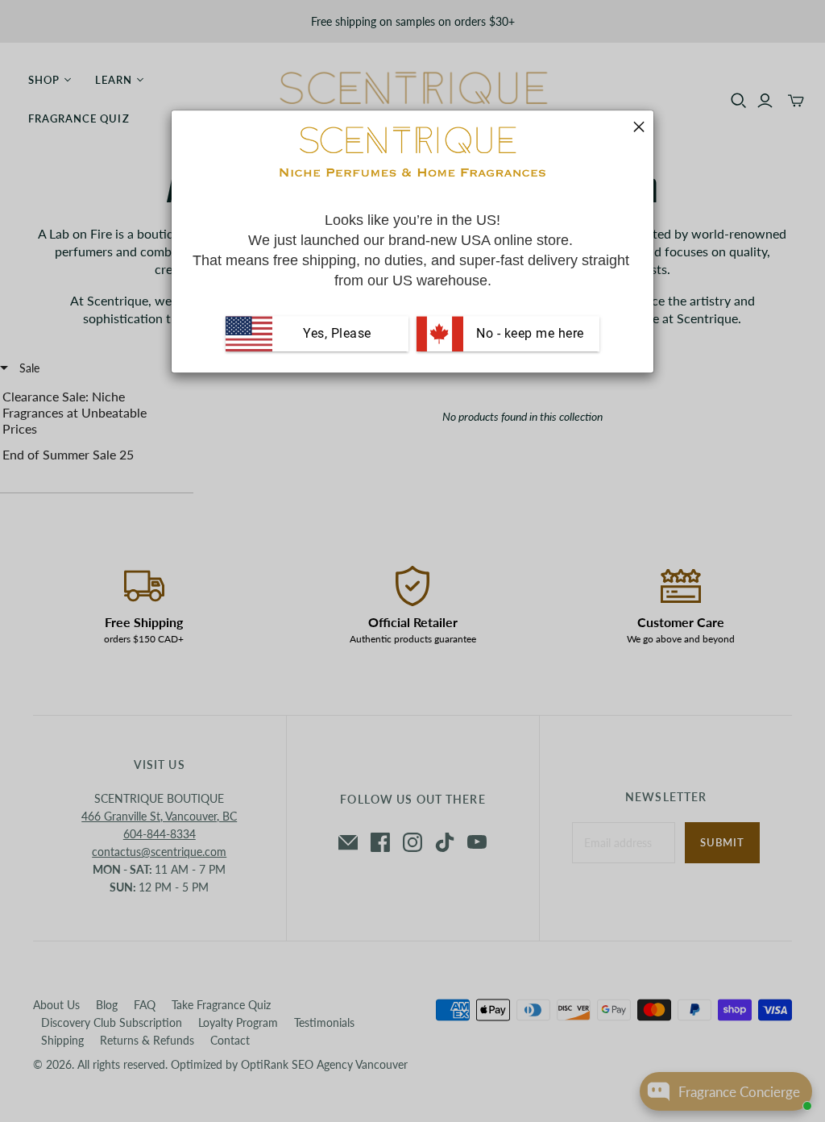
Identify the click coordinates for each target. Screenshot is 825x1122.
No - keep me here (528, 334)
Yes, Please (337, 334)
